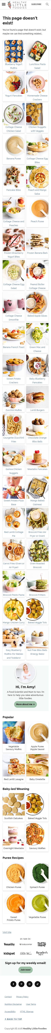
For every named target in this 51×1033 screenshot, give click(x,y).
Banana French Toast (13, 347)
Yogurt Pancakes (13, 95)
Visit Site (7, 932)
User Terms (31, 1004)
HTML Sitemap (26, 1012)
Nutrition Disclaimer (13, 1004)
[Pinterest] (21, 984)
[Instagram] (29, 984)
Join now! (26, 970)
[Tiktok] (38, 984)
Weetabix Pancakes (37, 469)
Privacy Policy (22, 997)
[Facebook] (13, 984)
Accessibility (10, 1012)
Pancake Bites (13, 190)
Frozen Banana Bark (37, 253)
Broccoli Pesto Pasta (13, 595)
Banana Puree (14, 158)
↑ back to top (13, 1019)
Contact (8, 997)
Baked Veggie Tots (37, 622)
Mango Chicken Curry (14, 622)
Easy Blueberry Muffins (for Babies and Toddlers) (13, 654)
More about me (24, 704)
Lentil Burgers (37, 410)
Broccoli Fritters (37, 595)
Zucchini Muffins (14, 410)
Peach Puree (37, 221)
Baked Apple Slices (37, 316)
